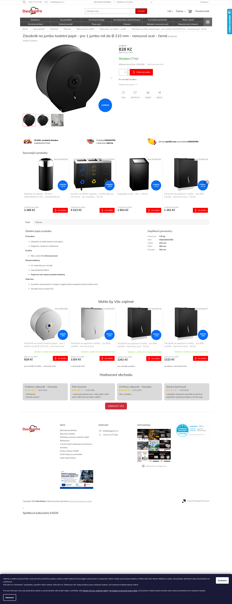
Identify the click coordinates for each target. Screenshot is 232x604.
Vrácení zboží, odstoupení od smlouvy (76, 444)
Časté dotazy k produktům (71, 454)
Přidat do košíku (143, 72)
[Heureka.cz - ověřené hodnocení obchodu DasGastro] (192, 430)
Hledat (141, 11)
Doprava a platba (125, 2)
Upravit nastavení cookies (81, 501)
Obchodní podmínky (102, 2)
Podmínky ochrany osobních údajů (74, 437)
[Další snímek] (111, 78)
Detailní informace (126, 84)
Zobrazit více (116, 406)
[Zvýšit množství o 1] (128, 70)
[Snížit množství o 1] (128, 73)
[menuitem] (35, 20)
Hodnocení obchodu (116, 374)
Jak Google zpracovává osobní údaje (123, 591)
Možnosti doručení (155, 64)
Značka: (30, 40)
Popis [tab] (27, 222)
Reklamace (65, 440)
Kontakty (64, 447)
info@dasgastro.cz (110, 431)
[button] (46, 361)
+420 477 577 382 (110, 435)
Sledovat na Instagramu (156, 466)
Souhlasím (222, 580)
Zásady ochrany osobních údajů (95, 591)
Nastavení (10, 597)
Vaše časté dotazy (68, 458)
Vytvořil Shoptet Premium (198, 501)
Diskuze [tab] (38, 222)
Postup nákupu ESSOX (69, 451)
